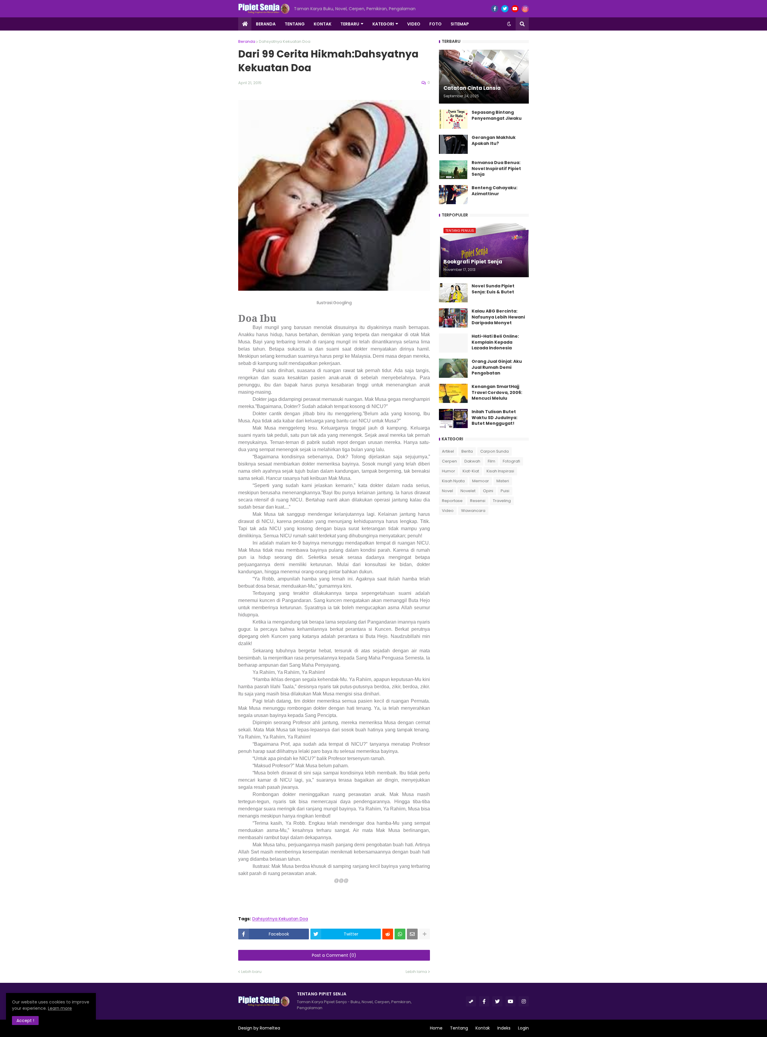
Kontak (482, 1028)
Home (436, 1028)
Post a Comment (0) (334, 955)
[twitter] (504, 8)
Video (448, 510)
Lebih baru (251, 972)
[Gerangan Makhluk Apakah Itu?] (453, 144)
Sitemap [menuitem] (460, 24)
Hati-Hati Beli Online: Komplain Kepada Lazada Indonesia (495, 342)
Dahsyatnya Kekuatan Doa (284, 41)
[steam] (471, 1001)
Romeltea (270, 1028)
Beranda (246, 41)
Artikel (448, 451)
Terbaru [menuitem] (349, 24)
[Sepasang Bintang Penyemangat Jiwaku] (453, 119)
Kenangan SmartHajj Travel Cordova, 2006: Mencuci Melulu (497, 392)
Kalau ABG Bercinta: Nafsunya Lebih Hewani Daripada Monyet (498, 317)
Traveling (502, 501)
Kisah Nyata (453, 481)
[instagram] (525, 8)
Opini (488, 491)
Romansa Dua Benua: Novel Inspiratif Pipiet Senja (496, 168)
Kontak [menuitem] (322, 24)
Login (523, 1028)
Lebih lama (416, 972)
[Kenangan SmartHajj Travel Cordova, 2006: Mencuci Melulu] (453, 393)
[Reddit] (387, 934)
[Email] (412, 934)
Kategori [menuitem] (383, 24)
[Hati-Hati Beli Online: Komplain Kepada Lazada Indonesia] (453, 343)
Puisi (505, 491)
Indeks (504, 1028)
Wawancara (473, 510)
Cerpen (449, 461)
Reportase (452, 501)
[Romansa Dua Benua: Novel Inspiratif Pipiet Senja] (453, 169)
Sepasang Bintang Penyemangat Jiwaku (497, 115)
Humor (448, 471)
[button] (509, 24)
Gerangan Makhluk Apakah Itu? (494, 140)
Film (491, 461)
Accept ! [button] (25, 1021)
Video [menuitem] (413, 24)
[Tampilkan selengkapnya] (424, 934)
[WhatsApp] (400, 934)
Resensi (477, 501)
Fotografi (511, 461)
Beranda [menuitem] (266, 24)
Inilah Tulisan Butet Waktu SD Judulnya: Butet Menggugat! (494, 417)
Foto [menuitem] (435, 24)
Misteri (502, 481)
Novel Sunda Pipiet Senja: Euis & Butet (493, 289)
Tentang (459, 1028)
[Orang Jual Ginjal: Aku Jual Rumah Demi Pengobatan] (453, 368)
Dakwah (472, 461)
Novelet (467, 491)
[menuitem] (244, 24)
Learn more (60, 1008)
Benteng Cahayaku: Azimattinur (494, 191)
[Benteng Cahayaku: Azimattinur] (453, 194)
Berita (467, 451)
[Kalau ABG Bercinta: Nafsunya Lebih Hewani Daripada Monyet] (453, 318)
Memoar (480, 481)
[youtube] (515, 8)
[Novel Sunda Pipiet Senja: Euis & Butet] (453, 292)
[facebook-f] (494, 8)
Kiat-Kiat (471, 471)
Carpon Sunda (494, 451)
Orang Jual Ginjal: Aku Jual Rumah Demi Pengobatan (497, 367)
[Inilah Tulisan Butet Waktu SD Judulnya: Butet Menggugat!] (453, 418)
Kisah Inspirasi (500, 471)
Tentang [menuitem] (295, 24)
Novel (447, 491)
